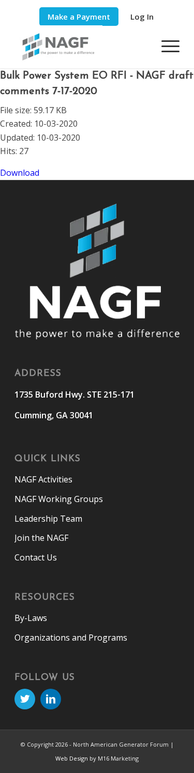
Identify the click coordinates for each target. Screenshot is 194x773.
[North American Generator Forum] (80, 46)
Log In (142, 16)
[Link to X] (24, 699)
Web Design (71, 758)
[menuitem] (79, 16)
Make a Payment (79, 16)
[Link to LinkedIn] (50, 699)
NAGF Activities (43, 479)
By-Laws (30, 618)
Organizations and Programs (70, 637)
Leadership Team (48, 518)
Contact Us (35, 557)
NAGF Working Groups (58, 499)
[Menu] (165, 46)
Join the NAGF (41, 537)
